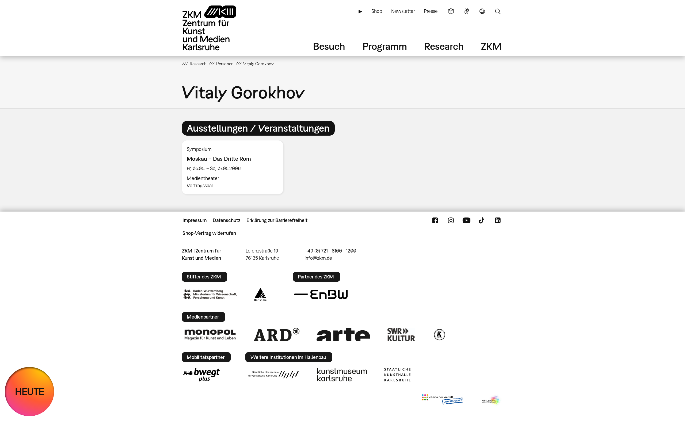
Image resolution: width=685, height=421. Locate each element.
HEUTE (29, 391)
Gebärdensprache (466, 11)
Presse (431, 11)
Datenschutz (226, 220)
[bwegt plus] (201, 374)
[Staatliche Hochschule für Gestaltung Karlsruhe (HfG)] (273, 375)
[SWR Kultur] (401, 334)
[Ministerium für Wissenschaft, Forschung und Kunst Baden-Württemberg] (210, 294)
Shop (376, 11)
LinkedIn (497, 220)
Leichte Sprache (451, 11)
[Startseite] (217, 28)
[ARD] (276, 334)
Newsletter (403, 11)
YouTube (466, 220)
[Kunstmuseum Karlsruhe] (342, 374)
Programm (385, 46)
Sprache (482, 11)
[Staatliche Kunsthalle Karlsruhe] (397, 374)
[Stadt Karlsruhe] (260, 294)
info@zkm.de (318, 258)
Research (444, 46)
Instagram (451, 220)
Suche (497, 11)
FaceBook (435, 220)
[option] (235, 167)
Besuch (329, 46)
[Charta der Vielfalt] (442, 400)
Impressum (194, 220)
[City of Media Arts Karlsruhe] (491, 400)
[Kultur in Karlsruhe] (439, 334)
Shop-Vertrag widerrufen (209, 233)
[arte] (343, 334)
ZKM (491, 46)
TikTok (482, 220)
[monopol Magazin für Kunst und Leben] (210, 334)
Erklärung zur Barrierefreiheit (276, 220)
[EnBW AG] (321, 294)
